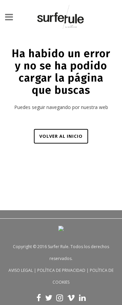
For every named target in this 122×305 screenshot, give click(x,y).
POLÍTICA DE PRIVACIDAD (61, 270)
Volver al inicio (61, 136)
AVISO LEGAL (20, 270)
